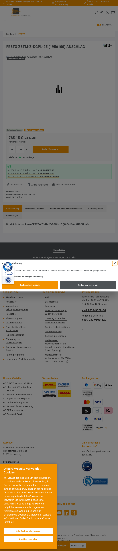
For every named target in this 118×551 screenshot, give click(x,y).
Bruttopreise (30, 285)
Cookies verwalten (28, 539)
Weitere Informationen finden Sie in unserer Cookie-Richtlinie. (27, 518)
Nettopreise (88, 285)
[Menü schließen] (115, 263)
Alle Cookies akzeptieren (28, 531)
